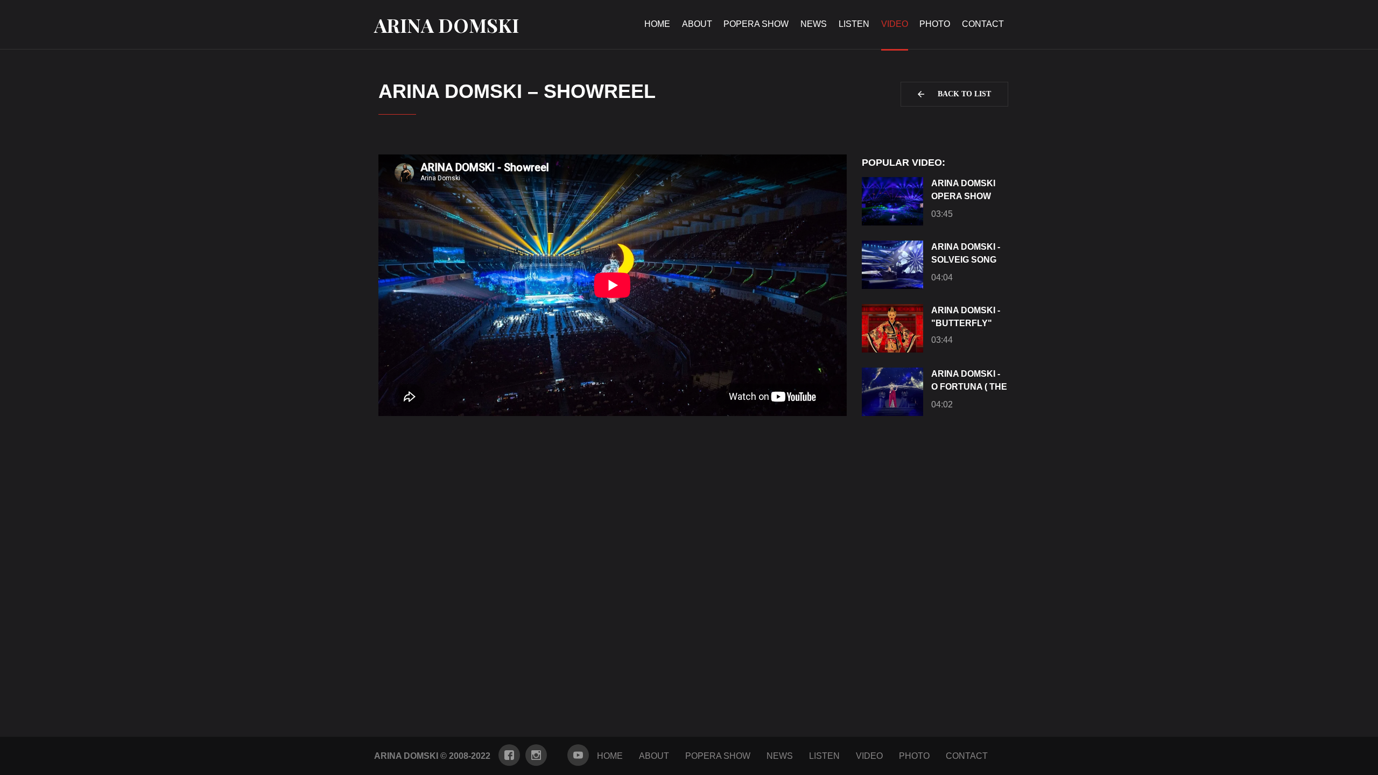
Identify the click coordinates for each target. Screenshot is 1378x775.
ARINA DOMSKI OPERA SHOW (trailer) (963, 191)
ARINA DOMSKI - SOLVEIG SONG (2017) (965, 254)
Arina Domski (446, 25)
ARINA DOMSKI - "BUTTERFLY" (965, 317)
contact (983, 24)
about (697, 24)
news (813, 24)
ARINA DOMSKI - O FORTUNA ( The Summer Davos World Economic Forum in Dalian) (969, 381)
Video (869, 755)
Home (657, 24)
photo (934, 24)
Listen (854, 24)
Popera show (756, 24)
